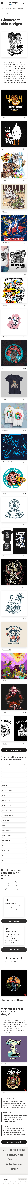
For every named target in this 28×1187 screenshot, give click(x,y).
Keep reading (21, 1107)
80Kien (4, 712)
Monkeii (5, 743)
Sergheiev (5, 681)
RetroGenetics (6, 149)
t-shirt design (18, 82)
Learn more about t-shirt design (13, 1000)
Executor (4, 997)
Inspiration (8, 8)
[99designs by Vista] (13, 3)
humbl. (4, 180)
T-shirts (14, 8)
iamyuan (5, 399)
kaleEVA (5, 305)
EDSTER (5, 211)
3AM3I (4, 493)
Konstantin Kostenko (7, 462)
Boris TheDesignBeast (8, 336)
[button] (26, 1176)
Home (3, 8)
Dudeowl (5, 117)
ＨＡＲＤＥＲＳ (7, 587)
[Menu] (2, 3)
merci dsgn (5, 368)
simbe (25, 59)
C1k (4, 524)
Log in (25, 3)
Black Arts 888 (6, 243)
